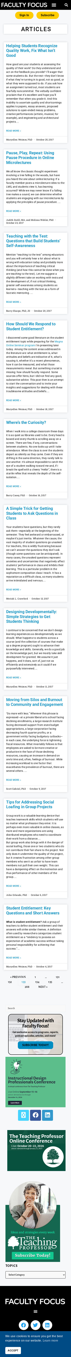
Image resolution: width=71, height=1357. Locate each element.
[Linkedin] (47, 1325)
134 (37, 980)
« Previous (18, 976)
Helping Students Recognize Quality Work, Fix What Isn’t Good (31, 51)
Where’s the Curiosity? (26, 422)
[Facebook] (35, 1115)
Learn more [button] (50, 1340)
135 (50, 980)
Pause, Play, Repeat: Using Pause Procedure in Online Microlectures (30, 158)
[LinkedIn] (47, 1115)
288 (27, 985)
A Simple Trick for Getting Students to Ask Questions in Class (32, 513)
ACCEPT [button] (13, 1350)
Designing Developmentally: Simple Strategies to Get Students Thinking (31, 616)
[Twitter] (35, 1325)
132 (10, 980)
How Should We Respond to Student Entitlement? (31, 326)
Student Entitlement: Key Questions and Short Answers (32, 910)
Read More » (13, 131)
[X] (23, 1115)
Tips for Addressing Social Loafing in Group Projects (30, 804)
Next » (43, 986)
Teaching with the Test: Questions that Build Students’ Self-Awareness (33, 241)
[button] (54, 5)
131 (58, 975)
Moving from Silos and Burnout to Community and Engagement (34, 702)
